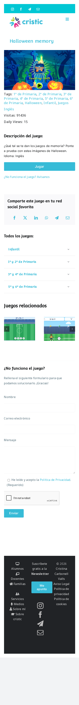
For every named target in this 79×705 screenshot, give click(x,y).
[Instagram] (40, 605)
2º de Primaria (49, 94)
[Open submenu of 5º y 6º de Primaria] (68, 287)
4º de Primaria (31, 98)
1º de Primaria (24, 94)
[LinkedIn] (36, 218)
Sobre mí (19, 609)
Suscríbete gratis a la (40, 569)
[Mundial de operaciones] (19, 329)
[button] (6, 329)
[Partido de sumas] (59, 329)
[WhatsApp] (46, 218)
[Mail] (40, 632)
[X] (25, 218)
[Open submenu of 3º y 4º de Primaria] (68, 274)
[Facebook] (14, 218)
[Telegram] (56, 218)
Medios (18, 604)
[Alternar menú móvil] (67, 19)
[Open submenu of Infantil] (68, 249)
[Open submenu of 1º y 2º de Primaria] (68, 262)
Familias (19, 584)
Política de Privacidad (55, 480)
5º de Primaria (56, 98)
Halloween (33, 103)
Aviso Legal (61, 584)
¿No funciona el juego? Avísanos (26, 177)
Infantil (50, 103)
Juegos (63, 103)
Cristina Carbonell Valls (62, 574)
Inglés (9, 109)
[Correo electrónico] (67, 218)
